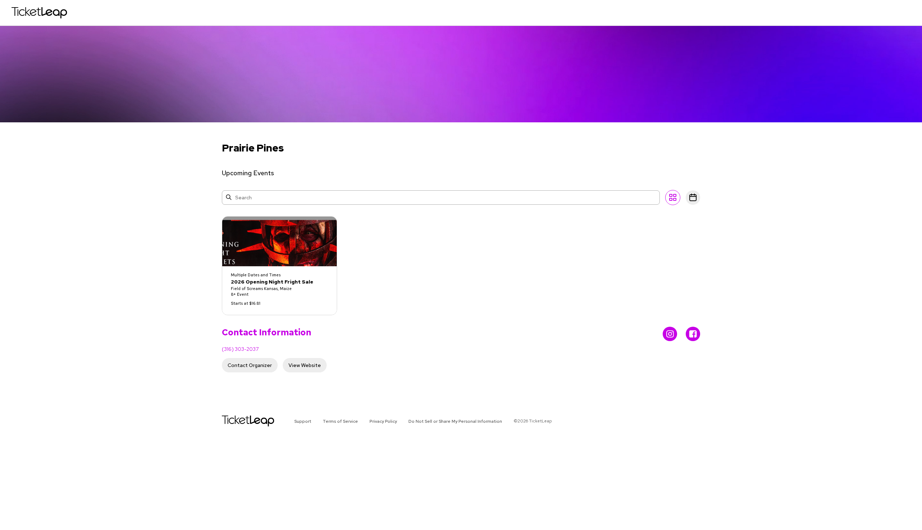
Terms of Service (340, 421)
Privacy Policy (383, 421)
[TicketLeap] (238, 421)
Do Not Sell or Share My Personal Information (455, 421)
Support (302, 421)
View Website (304, 365)
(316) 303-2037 (240, 349)
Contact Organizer (250, 365)
